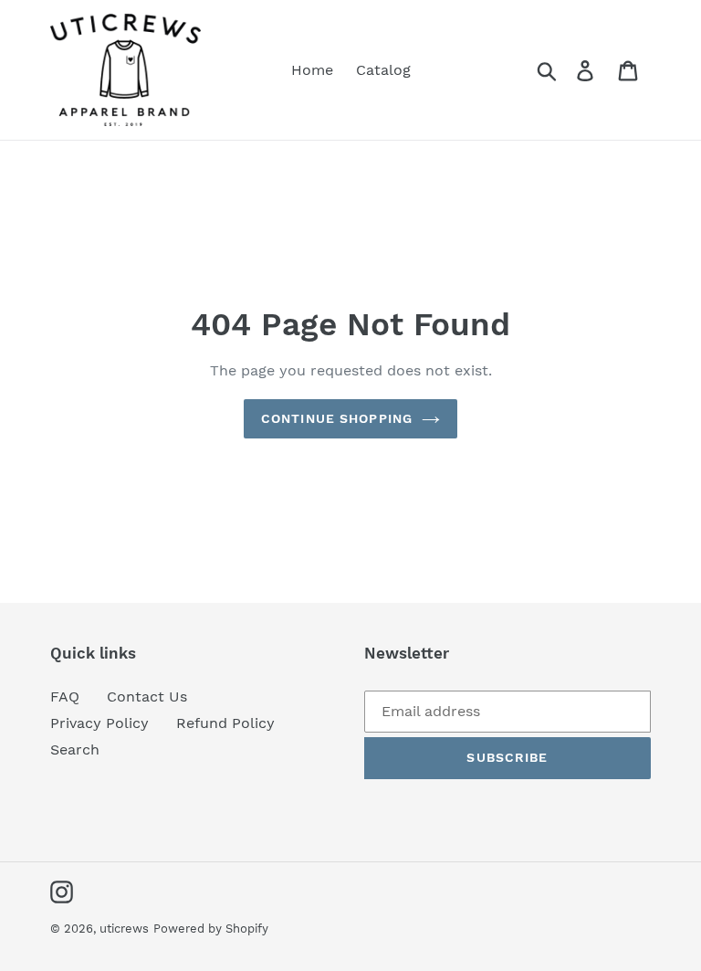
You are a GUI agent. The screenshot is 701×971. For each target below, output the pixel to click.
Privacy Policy (99, 723)
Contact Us (147, 696)
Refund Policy (225, 723)
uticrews (124, 928)
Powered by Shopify (210, 928)
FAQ (64, 696)
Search (74, 749)
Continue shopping (337, 418)
